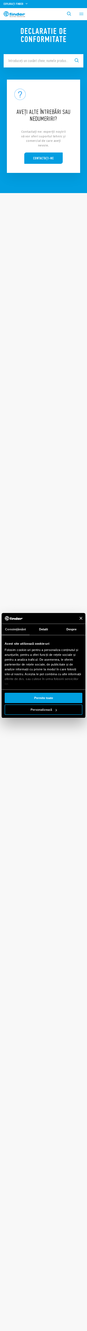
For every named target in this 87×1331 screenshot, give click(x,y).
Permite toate (43, 698)
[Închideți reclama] (81, 618)
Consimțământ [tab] (15, 629)
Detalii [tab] (43, 629)
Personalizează (41, 709)
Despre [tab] (71, 629)
